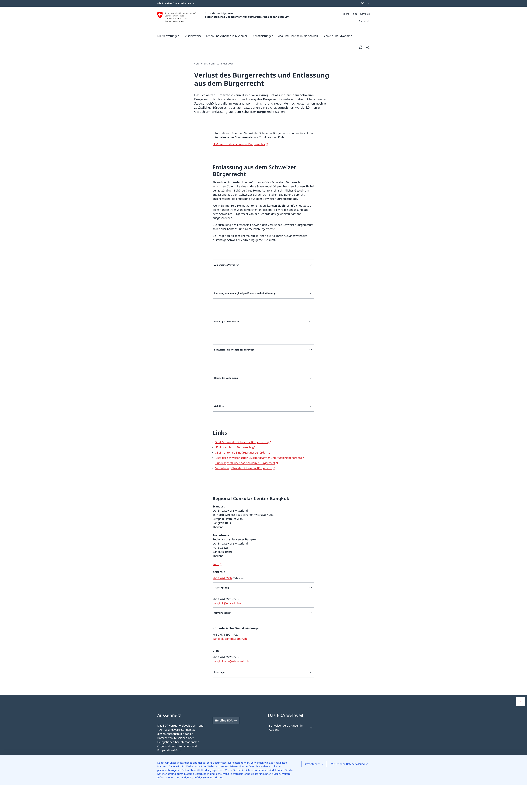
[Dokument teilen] (367, 47)
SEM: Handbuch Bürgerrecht (233, 447)
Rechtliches (216, 777)
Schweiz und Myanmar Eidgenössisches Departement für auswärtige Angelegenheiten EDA (247, 15)
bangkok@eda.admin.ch (228, 603)
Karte (216, 564)
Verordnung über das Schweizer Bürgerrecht (243, 468)
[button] (168, 35)
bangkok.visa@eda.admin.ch (231, 661)
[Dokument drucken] (360, 47)
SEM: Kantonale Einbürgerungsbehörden (241, 452)
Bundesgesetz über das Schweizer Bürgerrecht (245, 463)
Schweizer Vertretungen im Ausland (286, 727)
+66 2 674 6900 (222, 578)
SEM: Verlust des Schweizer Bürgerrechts (239, 144)
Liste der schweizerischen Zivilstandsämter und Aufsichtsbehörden (258, 458)
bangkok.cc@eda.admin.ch (230, 639)
